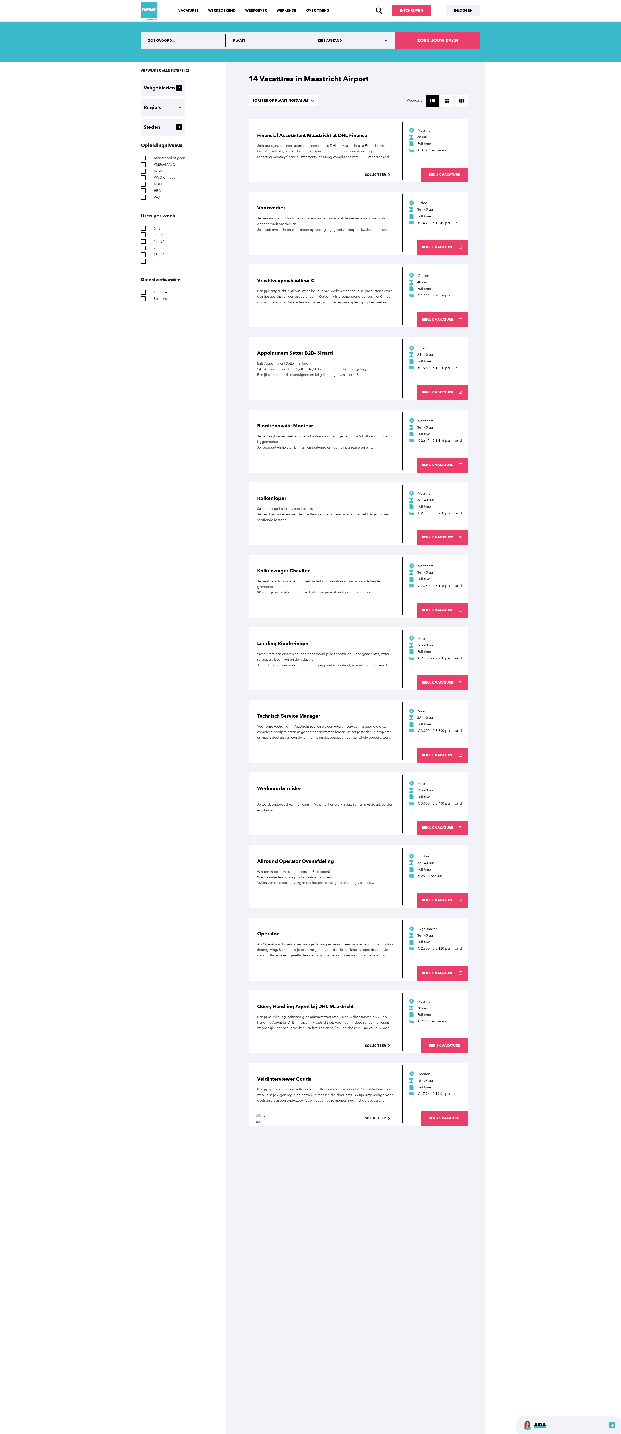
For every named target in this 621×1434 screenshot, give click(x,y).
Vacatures (188, 10)
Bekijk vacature (444, 174)
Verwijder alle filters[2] (165, 70)
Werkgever (256, 10)
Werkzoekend (222, 10)
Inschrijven (411, 10)
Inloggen (463, 10)
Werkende (286, 10)
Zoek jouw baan (437, 41)
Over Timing (317, 10)
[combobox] (268, 40)
